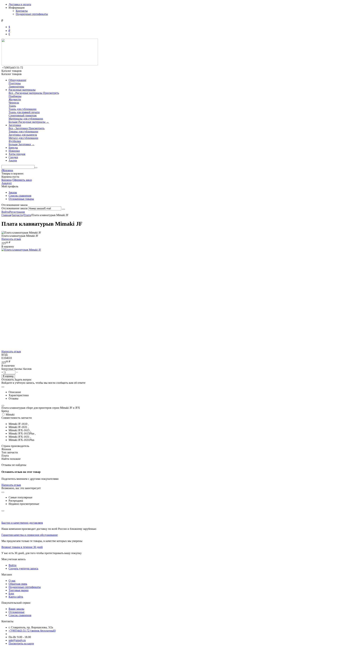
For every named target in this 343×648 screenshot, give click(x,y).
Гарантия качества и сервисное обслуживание (29, 534)
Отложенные (16, 612)
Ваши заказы (16, 608)
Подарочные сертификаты (32, 14)
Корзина (6, 179)
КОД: (4, 354)
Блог (11, 593)
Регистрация (17, 211)
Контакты (22, 10)
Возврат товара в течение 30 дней (22, 547)
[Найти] (35, 167)
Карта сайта (16, 596)
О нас (12, 580)
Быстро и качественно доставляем (22, 522)
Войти (5, 211)
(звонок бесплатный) (32, 630)
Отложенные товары (21, 198)
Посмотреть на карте (21, 643)
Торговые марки (19, 590)
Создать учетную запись (23, 568)
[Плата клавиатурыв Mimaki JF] (21, 249)
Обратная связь (18, 583)
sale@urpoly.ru (17, 640)
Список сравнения (20, 195)
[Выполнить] (63, 209)
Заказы (13, 192)
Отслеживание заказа (14, 208)
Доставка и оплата (20, 4)
